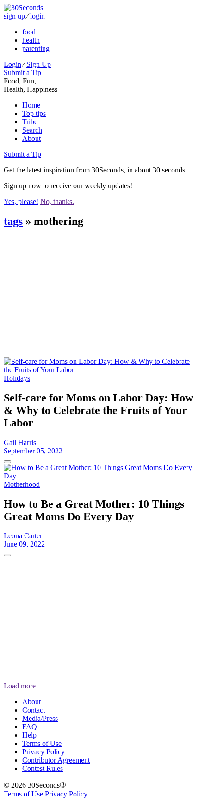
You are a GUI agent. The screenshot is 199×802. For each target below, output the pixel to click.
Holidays (17, 378)
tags (13, 221)
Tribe (29, 122)
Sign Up (38, 64)
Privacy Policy (43, 752)
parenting (36, 48)
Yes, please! (21, 201)
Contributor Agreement (56, 760)
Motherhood (22, 484)
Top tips (34, 113)
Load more (20, 686)
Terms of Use (42, 743)
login (37, 16)
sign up (14, 16)
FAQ (29, 727)
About (31, 138)
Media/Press (40, 718)
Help (29, 735)
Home (31, 105)
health (31, 40)
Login (12, 64)
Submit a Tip (22, 72)
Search (32, 130)
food (29, 32)
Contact (33, 710)
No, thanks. (57, 201)
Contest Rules (42, 768)
